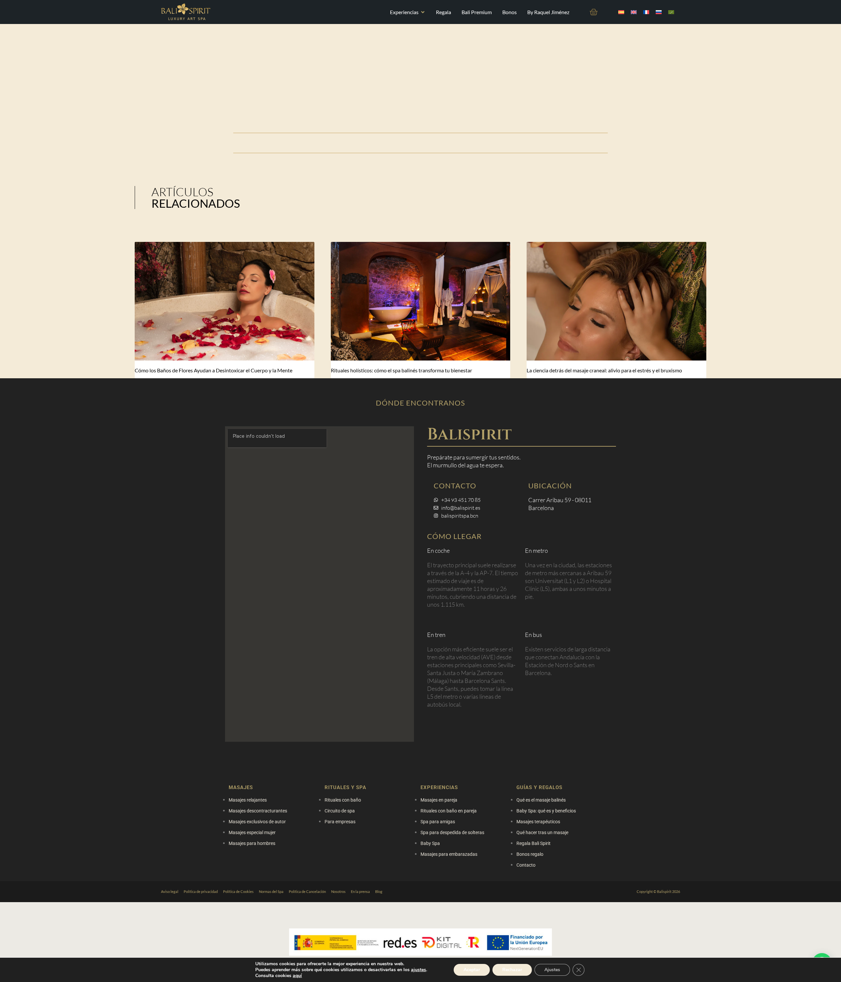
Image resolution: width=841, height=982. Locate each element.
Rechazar (512, 970)
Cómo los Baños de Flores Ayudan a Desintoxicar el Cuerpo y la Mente (213, 370)
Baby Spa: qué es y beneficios (546, 810)
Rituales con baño (343, 800)
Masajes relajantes (248, 800)
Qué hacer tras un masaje (542, 832)
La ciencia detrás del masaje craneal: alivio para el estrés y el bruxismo (604, 370)
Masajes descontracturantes (258, 810)
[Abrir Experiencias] (422, 12)
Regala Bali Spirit (533, 843)
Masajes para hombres (252, 843)
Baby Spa (430, 843)
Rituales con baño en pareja (448, 810)
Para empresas (340, 821)
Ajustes (552, 970)
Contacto (525, 865)
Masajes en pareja (438, 800)
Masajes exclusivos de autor (257, 821)
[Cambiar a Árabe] (671, 12)
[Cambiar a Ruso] (658, 12)
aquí (297, 975)
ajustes (418, 970)
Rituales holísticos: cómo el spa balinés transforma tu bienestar (401, 370)
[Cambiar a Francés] (646, 12)
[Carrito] (593, 12)
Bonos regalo (529, 854)
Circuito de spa (340, 810)
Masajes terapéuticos (538, 821)
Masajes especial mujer (252, 832)
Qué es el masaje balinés (541, 800)
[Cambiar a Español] (621, 12)
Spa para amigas (437, 821)
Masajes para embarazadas (448, 854)
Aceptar (472, 970)
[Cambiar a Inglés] (633, 12)
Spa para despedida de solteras (452, 832)
